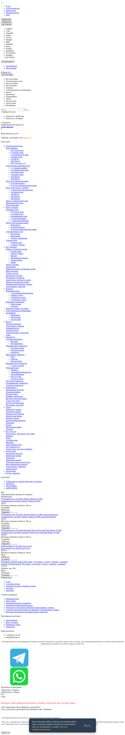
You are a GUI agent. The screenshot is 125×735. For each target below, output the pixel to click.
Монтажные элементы (15, 355)
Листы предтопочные (15, 403)
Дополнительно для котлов (17, 333)
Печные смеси (12, 394)
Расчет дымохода (13, 473)
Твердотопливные (13, 324)
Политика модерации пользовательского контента (27, 612)
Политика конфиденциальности (19, 605)
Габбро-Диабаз (17, 254)
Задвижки (10, 423)
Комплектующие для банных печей (20, 269)
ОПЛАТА (10, 484)
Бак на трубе (16, 377)
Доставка (10, 588)
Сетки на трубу (12, 273)
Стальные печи (17, 153)
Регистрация (11, 68)
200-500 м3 (15, 179)
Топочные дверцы (13, 412)
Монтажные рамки (14, 427)
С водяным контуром (19, 155)
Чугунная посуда (13, 447)
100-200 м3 (15, 161)
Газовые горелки (18, 245)
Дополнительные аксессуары (18, 462)
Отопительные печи (14, 146)
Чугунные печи (17, 150)
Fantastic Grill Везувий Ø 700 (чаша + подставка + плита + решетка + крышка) (33, 564)
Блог (8, 15)
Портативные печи (14, 445)
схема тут (27, 138)
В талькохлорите (18, 183)
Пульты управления (19, 238)
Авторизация (11, 66)
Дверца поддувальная (15, 414)
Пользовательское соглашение (18, 603)
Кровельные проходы (15, 390)
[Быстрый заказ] (12, 512)
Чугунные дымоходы (14, 381)
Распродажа (11, 11)
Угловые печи (16, 157)
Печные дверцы (12, 418)
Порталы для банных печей (17, 282)
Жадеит (14, 256)
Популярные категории (11, 616)
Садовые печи (12, 440)
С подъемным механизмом (22, 293)
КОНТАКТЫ (11, 488)
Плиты (9, 425)
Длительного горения (15, 326)
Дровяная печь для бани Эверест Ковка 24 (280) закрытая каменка (28, 517)
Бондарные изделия (14, 276)
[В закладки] (15, 512)
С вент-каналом (17, 366)
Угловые (14, 306)
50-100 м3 (15, 159)
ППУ (13, 357)
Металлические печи (14, 203)
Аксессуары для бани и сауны (18, 280)
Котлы (8, 322)
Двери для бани (12, 265)
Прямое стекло (17, 295)
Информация (6, 578)
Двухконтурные (17, 350)
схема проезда (7, 127)
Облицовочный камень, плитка (19, 284)
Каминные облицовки (15, 302)
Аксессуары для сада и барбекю (19, 449)
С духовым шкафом (19, 168)
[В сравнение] (17, 512)
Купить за (5, 733)
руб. (6, 24)
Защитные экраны (13, 460)
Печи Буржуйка (12, 205)
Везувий (14, 341)
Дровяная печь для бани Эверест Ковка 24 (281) (21, 501)
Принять (87, 725)
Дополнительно (12, 368)
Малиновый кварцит (19, 258)
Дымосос (14, 370)
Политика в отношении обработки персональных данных (30, 608)
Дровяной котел (12, 328)
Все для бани (11, 247)
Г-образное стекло (18, 297)
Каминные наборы (13, 456)
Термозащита (11, 388)
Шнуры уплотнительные (16, 399)
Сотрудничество (13, 8)
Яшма (13, 262)
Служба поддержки (9, 595)
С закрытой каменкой (20, 221)
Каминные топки (13, 625)
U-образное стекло (18, 300)
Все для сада (11, 431)
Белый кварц (16, 251)
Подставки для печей (15, 405)
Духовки (9, 429)
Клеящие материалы (14, 396)
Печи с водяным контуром (17, 201)
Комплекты (15, 225)
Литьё (8, 407)
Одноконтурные (17, 348)
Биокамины (11, 313)
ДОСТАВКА (11, 486)
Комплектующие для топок (17, 308)
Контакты (10, 590)
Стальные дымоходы (14, 385)
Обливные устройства (15, 278)
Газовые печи (11, 240)
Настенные (15, 234)
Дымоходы (10, 337)
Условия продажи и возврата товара (21, 586)
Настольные (16, 317)
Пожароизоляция (13, 392)
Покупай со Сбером (33, 481)
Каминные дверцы (13, 409)
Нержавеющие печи (19, 216)
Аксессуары (16, 319)
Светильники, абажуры (15, 287)
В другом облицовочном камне (24, 185)
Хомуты (14, 359)
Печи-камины (11, 148)
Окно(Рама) (11, 267)
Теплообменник (17, 374)
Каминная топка (13, 291)
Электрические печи (14, 232)
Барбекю (9, 436)
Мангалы (10, 442)
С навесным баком (18, 218)
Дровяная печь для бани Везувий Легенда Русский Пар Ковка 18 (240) (30, 532)
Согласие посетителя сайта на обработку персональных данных (32, 610)
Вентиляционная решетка (16, 464)
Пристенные (16, 304)
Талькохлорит (16, 260)
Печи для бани (12, 207)
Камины (9, 289)
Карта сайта (11, 601)
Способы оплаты (13, 584)
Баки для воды (12, 271)
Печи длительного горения (17, 188)
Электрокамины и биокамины (18, 311)
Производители (12, 13)
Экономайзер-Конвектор (21, 372)
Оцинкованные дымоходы (17, 383)
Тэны (8, 335)
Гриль (8, 438)
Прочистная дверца (14, 416)
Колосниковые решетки (16, 420)
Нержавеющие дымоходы (16, 346)
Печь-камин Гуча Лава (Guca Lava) (15, 548)
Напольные (15, 236)
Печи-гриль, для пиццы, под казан (20, 434)
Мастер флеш (16, 361)
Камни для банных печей (16, 249)
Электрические (12, 330)
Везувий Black (17, 344)
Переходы (15, 352)
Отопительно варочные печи (18, 166)
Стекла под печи (13, 401)
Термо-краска (11, 469)
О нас (8, 6)
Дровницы (10, 458)
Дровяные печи (12, 210)
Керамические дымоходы (16, 363)
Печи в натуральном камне (17, 181)
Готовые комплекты (14, 339)
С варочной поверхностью (22, 190)
